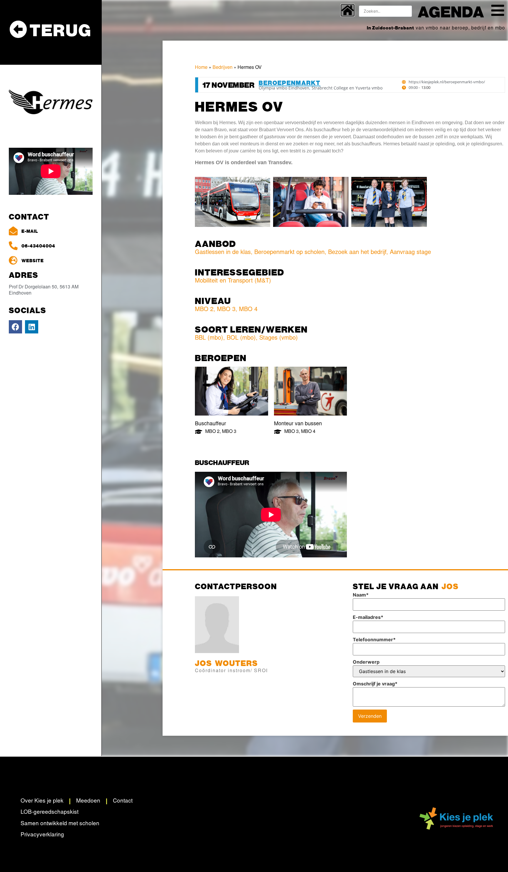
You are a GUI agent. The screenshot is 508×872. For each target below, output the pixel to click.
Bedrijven (223, 67)
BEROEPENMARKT (289, 83)
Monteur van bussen (298, 424)
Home (201, 67)
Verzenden (370, 716)
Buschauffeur (210, 424)
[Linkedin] (31, 326)
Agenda (451, 11)
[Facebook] (15, 326)
